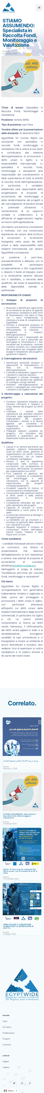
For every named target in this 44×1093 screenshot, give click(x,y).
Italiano (6, 1067)
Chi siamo (7, 1027)
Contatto (7, 1044)
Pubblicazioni (8, 1033)
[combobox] (10, 1090)
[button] (39, 7)
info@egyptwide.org (24, 565)
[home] (8, 7)
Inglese (6, 1061)
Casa (5, 1021)
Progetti (6, 1039)
